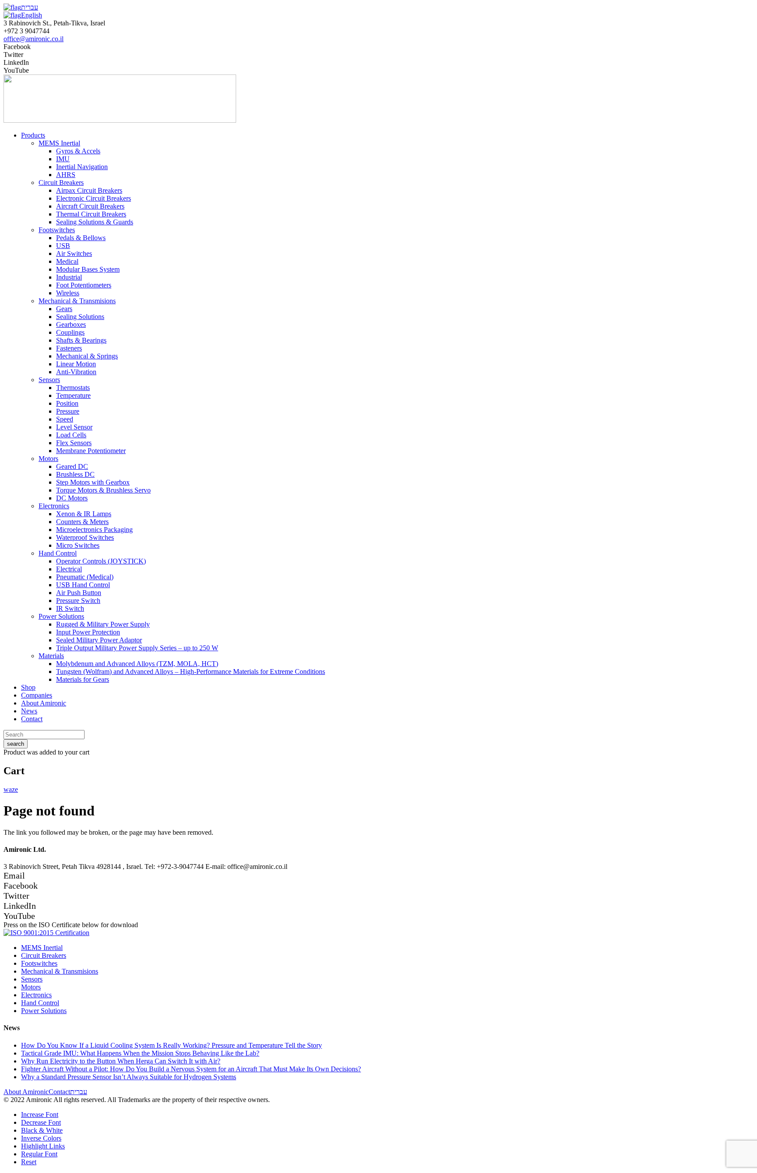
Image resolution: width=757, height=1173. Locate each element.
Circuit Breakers (43, 955)
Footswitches (39, 963)
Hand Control (40, 1002)
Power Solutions (44, 1010)
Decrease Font (41, 1122)
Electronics (36, 995)
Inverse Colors (41, 1138)
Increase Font (39, 1114)
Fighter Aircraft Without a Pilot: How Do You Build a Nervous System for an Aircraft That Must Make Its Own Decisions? (191, 1069)
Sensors (31, 979)
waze (11, 789)
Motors (31, 987)
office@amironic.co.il (34, 39)
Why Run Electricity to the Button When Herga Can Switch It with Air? (120, 1061)
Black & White (42, 1130)
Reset (28, 1162)
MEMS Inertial (42, 947)
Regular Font (39, 1154)
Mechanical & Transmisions (59, 971)
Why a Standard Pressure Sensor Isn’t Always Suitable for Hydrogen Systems (128, 1077)
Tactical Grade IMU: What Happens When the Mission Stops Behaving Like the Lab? (140, 1053)
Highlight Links (43, 1146)
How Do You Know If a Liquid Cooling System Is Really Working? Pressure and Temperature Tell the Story (171, 1045)
